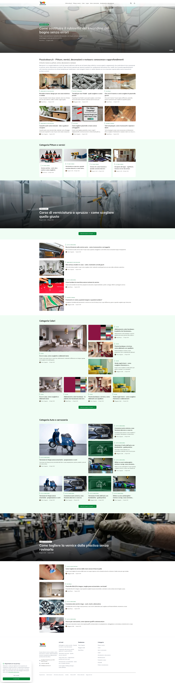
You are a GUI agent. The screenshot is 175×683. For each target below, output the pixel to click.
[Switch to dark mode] (134, 3)
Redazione (81, 642)
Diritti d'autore (49, 674)
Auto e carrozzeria (94, 3)
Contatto (67, 674)
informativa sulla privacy (13, 672)
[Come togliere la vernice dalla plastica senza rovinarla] (87, 537)
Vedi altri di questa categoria (86, 233)
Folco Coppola (81, 645)
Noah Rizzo (42, 40)
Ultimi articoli (68, 3)
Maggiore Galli (42, 220)
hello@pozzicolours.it (46, 665)
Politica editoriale (80, 674)
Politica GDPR (73, 674)
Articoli (61, 642)
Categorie (101, 642)
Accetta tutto (16, 678)
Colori (83, 3)
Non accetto (16, 675)
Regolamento (42, 674)
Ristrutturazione (77, 91)
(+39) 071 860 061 (45, 663)
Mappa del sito (89, 674)
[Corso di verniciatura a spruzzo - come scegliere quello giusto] (87, 204)
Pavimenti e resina (44, 24)
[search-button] (131, 3)
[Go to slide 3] (172, 50)
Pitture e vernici (77, 3)
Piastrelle (108, 91)
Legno (87, 3)
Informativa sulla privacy (58, 674)
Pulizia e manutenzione (45, 541)
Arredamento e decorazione (107, 3)
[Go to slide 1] (169, 50)
